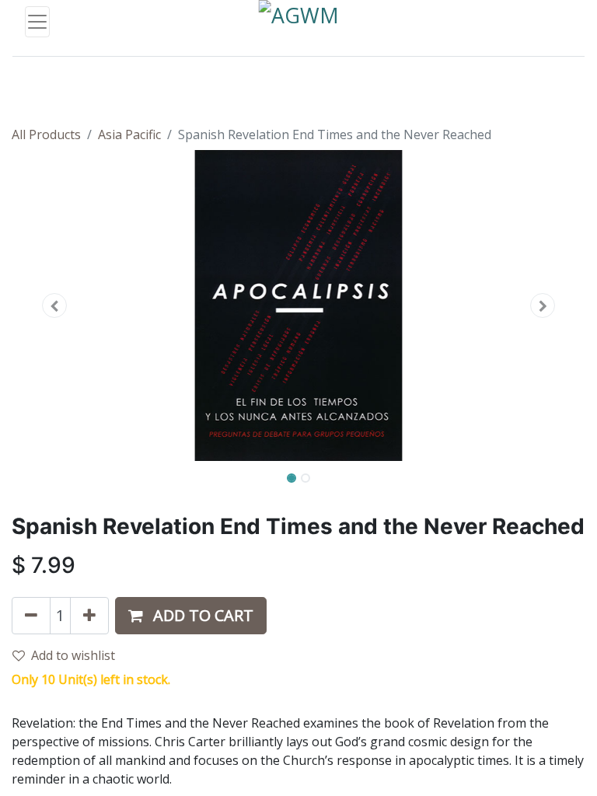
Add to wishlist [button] (73, 655)
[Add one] (89, 615)
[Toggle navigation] (37, 21)
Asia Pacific (129, 134)
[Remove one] (31, 615)
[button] (55, 305)
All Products (46, 134)
